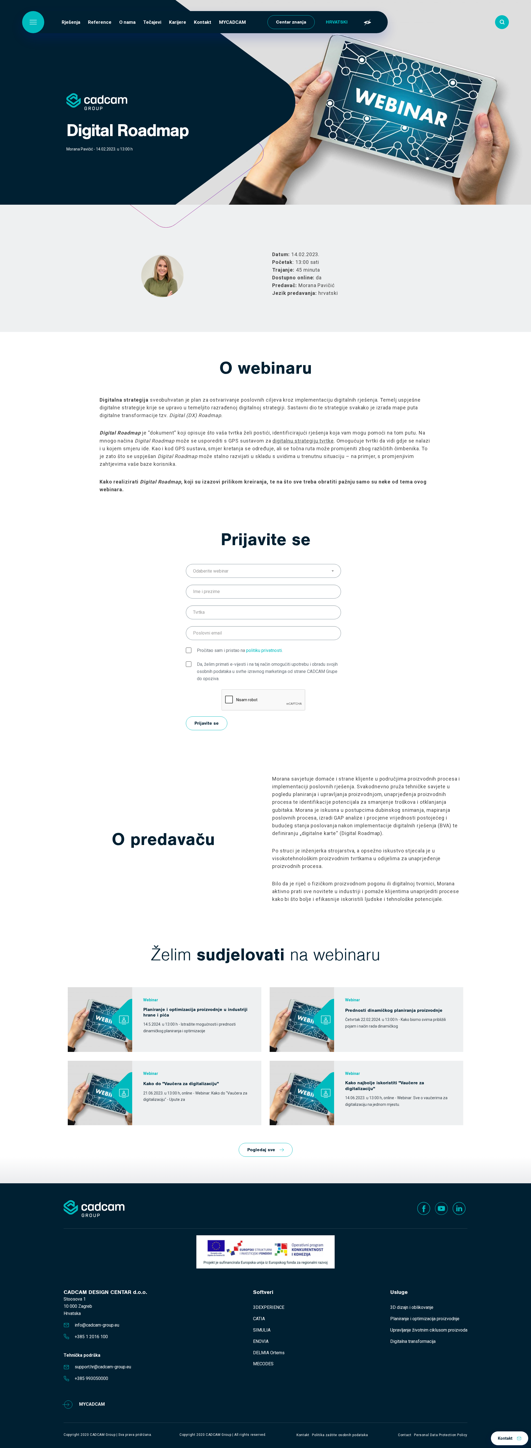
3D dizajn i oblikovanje (411, 1307)
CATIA (259, 1318)
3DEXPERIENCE (268, 1307)
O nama (127, 22)
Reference (99, 22)
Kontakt (202, 22)
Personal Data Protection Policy (440, 1435)
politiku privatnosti (264, 650)
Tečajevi (152, 22)
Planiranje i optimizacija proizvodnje (424, 1318)
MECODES (263, 1363)
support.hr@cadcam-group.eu (103, 1366)
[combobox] (263, 571)
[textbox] (263, 571)
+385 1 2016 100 (91, 1336)
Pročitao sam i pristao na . (240, 650)
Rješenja (71, 22)
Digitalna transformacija (413, 1341)
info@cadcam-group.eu (97, 1325)
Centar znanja (291, 22)
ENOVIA (261, 1341)
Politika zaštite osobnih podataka (340, 1435)
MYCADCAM (232, 22)
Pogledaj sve (261, 1150)
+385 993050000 (91, 1378)
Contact (404, 1435)
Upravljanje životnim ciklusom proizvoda (428, 1330)
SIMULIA (261, 1330)
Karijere (177, 22)
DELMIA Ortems (269, 1352)
